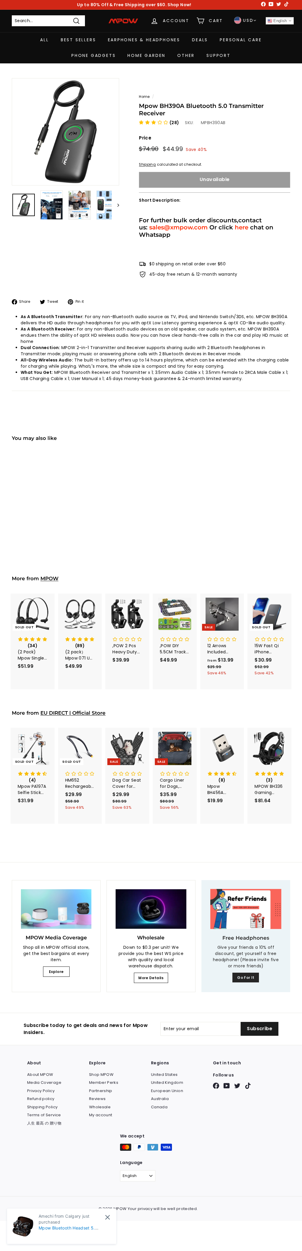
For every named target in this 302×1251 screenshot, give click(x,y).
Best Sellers (78, 40)
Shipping (147, 164)
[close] (107, 1217)
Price (145, 138)
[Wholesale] (151, 909)
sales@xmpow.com (178, 227)
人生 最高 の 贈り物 (44, 1123)
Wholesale (100, 1107)
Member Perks (103, 1082)
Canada (159, 1107)
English (279, 21)
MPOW (49, 578)
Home (144, 96)
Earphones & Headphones (144, 40)
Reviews (97, 1099)
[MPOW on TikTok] (248, 1086)
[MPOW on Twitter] (237, 1086)
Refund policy (41, 1099)
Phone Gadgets (93, 55)
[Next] (115, 205)
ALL (44, 40)
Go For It (245, 977)
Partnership (100, 1091)
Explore (56, 971)
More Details (150, 977)
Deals (200, 40)
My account (100, 1115)
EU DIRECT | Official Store (73, 713)
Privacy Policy (41, 1091)
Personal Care (241, 40)
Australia (160, 1099)
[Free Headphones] (245, 909)
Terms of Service (44, 1115)
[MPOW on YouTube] (227, 1086)
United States (164, 1074)
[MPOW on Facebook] (216, 1086)
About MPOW (40, 1074)
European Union (167, 1091)
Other (186, 55)
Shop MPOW (101, 1074)
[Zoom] (65, 131)
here (241, 227)
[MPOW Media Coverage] (56, 909)
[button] (159, 123)
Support (218, 55)
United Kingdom (167, 1082)
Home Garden (146, 55)
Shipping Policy (42, 1107)
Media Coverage (44, 1082)
